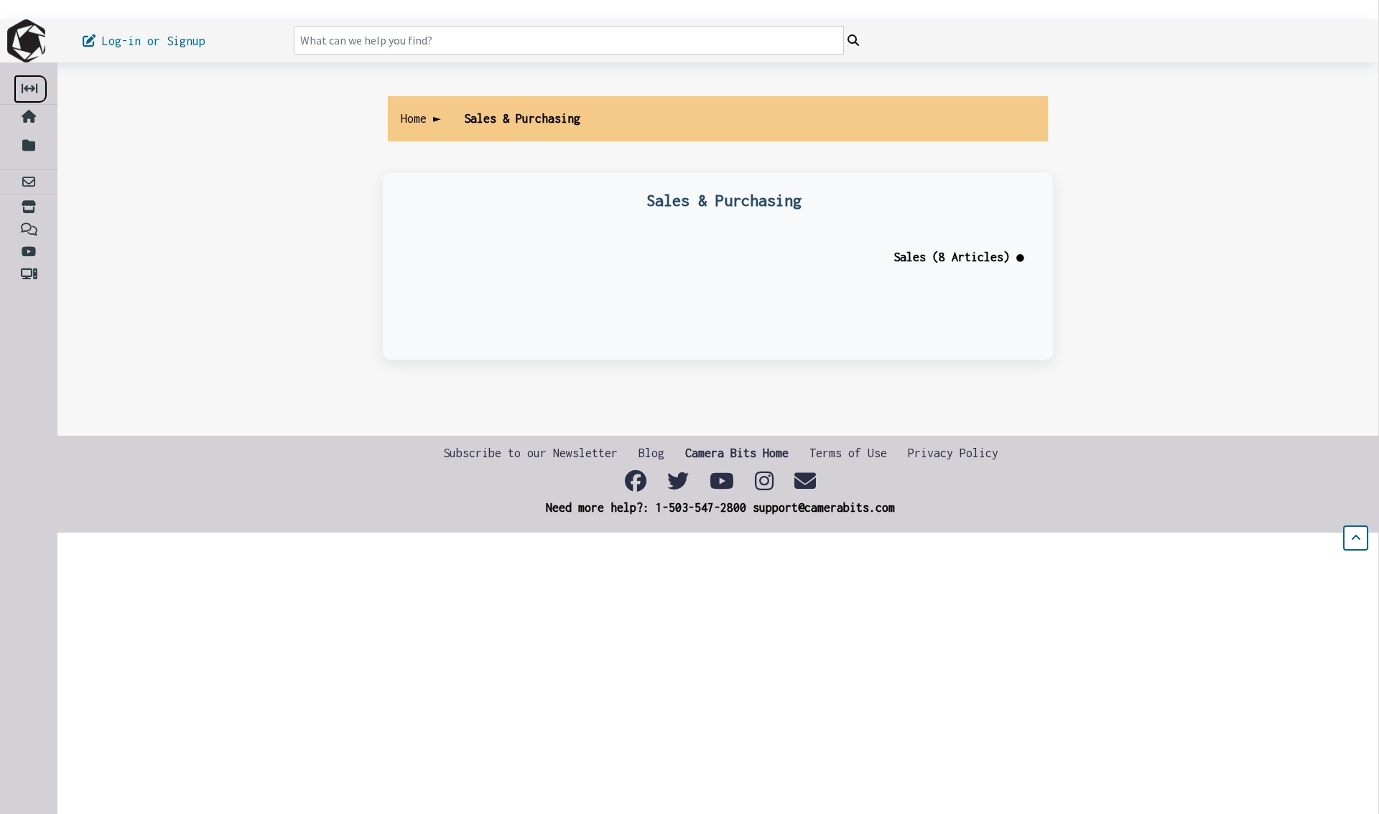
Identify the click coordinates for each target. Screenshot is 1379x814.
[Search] (853, 40)
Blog (651, 452)
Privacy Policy (953, 452)
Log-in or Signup (157, 40)
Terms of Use (848, 452)
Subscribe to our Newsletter (530, 452)
